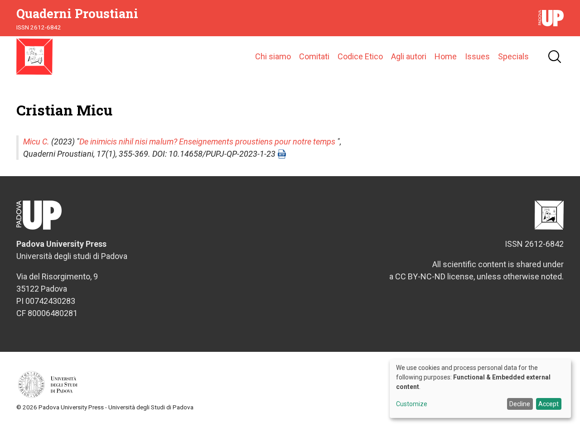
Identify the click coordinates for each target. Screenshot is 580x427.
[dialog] (480, 388)
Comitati (314, 56)
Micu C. (36, 141)
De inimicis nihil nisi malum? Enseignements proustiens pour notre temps (207, 141)
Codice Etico (360, 56)
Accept (548, 404)
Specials (513, 56)
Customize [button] (411, 404)
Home (446, 56)
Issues (477, 56)
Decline (519, 404)
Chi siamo (273, 56)
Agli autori (408, 56)
